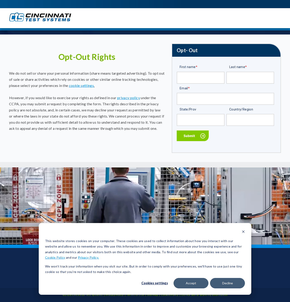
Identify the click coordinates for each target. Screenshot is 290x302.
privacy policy (128, 98)
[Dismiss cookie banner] (243, 232)
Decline (227, 283)
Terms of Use (135, 295)
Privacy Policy (114, 295)
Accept (191, 283)
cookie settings (81, 85)
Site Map (152, 295)
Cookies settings (154, 283)
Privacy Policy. (88, 257)
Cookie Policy (55, 257)
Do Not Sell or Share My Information (204, 295)
